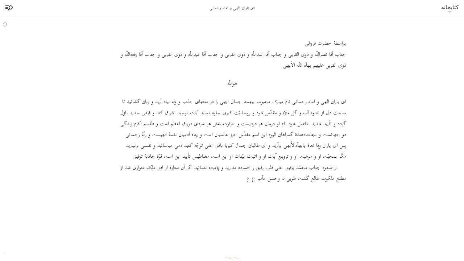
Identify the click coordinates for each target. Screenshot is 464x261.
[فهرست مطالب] (8, 8)
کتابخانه (450, 7)
